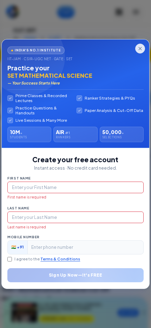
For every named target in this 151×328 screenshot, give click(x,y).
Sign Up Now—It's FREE (75, 275)
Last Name (18, 208)
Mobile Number (23, 237)
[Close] (140, 48)
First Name (19, 178)
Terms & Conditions (60, 259)
